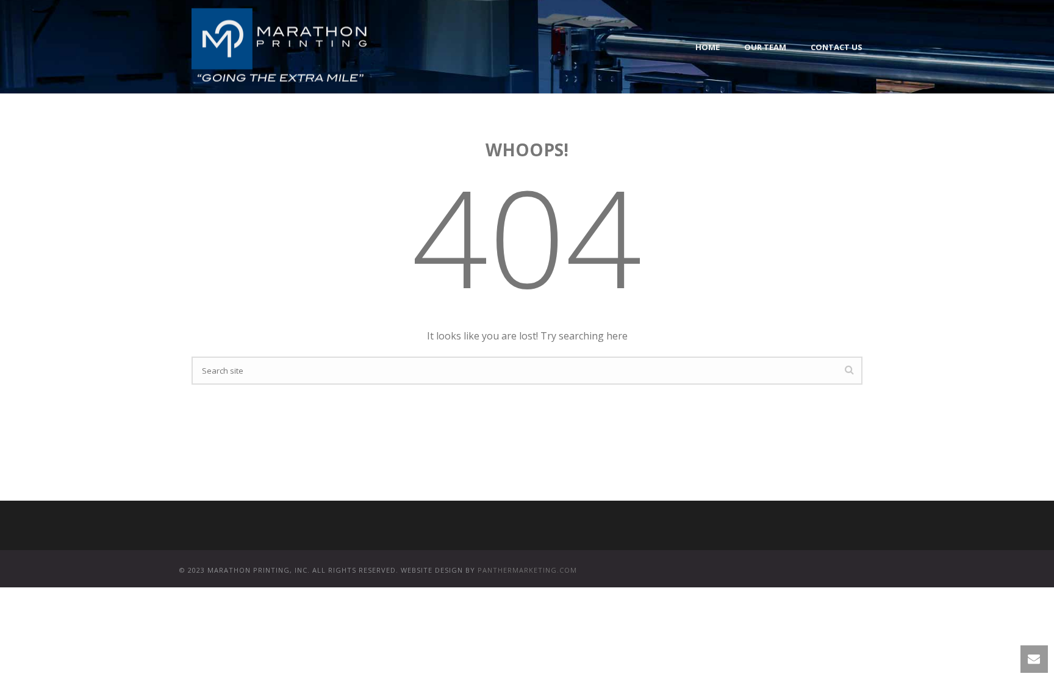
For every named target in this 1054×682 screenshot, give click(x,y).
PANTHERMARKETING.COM (527, 570)
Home (707, 47)
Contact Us (836, 47)
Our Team (765, 47)
